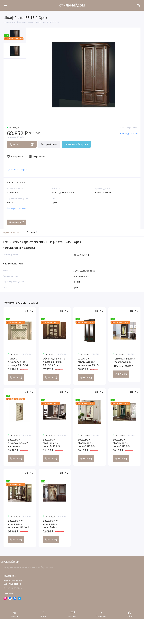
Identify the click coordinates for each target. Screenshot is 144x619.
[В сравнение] (27, 311)
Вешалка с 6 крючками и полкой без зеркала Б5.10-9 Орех (52, 524)
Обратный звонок (12, 583)
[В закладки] (32, 311)
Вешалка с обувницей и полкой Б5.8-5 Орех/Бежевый (87, 443)
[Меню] (5, 5)
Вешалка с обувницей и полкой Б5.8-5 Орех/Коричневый (54, 443)
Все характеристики (16, 208)
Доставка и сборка (17, 169)
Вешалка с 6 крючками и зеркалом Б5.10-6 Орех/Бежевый (18, 524)
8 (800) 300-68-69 (13, 580)
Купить (14, 377)
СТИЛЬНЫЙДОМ (72, 5)
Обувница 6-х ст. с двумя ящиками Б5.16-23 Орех (54, 362)
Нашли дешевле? (129, 133)
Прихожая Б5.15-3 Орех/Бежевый (124, 360)
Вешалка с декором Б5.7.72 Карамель (18, 443)
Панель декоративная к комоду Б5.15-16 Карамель (18, 362)
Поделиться (15, 222)
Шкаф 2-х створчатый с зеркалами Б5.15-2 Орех (89, 362)
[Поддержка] (138, 5)
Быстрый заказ (49, 144)
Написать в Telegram (76, 144)
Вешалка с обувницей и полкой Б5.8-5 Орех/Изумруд (122, 443)
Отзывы (32, 232)
